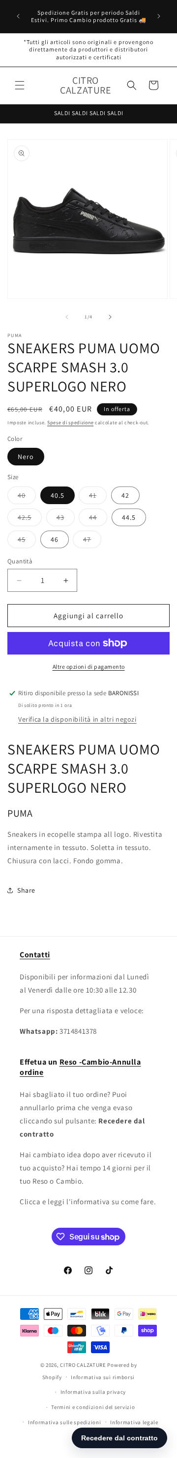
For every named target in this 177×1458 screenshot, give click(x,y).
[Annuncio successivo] (159, 16)
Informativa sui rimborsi (103, 1377)
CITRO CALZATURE (83, 1364)
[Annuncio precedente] (18, 16)
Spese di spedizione (70, 422)
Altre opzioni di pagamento (89, 666)
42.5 (30, 519)
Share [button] (26, 890)
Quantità (19, 561)
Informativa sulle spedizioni (64, 1422)
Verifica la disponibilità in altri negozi (77, 719)
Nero (26, 456)
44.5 (129, 517)
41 (98, 497)
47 (92, 541)
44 (98, 519)
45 (27, 541)
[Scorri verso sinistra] (67, 317)
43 (66, 519)
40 (27, 497)
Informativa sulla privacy (93, 1391)
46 (55, 539)
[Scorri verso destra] (110, 317)
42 (125, 495)
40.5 (57, 495)
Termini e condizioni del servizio (93, 1407)
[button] (19, 85)
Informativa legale (134, 1422)
